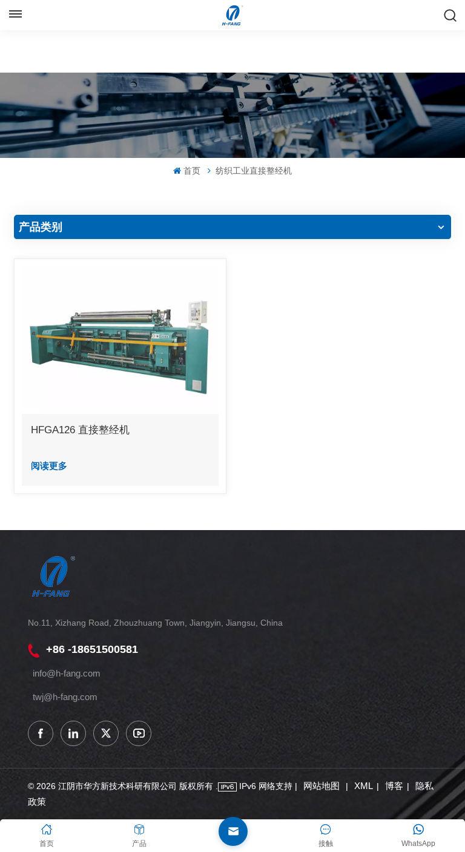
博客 (394, 786)
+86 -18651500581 (92, 649)
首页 (191, 170)
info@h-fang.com (67, 673)
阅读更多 (49, 465)
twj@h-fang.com (65, 697)
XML (363, 786)
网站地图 (322, 786)
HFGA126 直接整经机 (80, 430)
